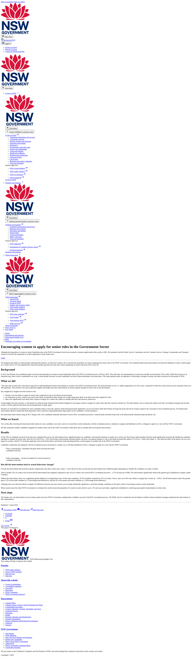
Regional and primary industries (21, 161)
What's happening (13, 297)
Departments (7, 599)
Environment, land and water (20, 147)
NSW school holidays (17, 309)
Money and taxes (16, 237)
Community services (17, 139)
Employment (14, 233)
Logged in (7, 44)
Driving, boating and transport (20, 141)
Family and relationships (18, 149)
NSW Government (9, 629)
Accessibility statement (13, 586)
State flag (8, 576)
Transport (8, 623)
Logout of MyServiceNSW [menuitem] (14, 51)
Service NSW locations (13, 572)
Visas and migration (17, 163)
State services (10, 574)
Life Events (14, 159)
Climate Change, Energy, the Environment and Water (24, 605)
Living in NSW (12, 135)
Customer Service (11, 611)
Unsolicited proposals (12, 647)
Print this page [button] (23, 510)
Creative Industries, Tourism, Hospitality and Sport (23, 609)
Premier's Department (12, 619)
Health (7, 615)
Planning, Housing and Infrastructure (18, 617)
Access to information (13, 584)
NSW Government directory (15, 594)
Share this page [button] (37, 510)
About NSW (14, 299)
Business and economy (18, 229)
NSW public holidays (17, 307)
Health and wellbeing (17, 153)
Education (8, 613)
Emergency (14, 145)
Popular (4, 565)
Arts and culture (15, 301)
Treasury (8, 625)
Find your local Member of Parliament (18, 637)
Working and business (14, 225)
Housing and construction (19, 155)
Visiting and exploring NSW (20, 305)
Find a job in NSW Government (16, 641)
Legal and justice (16, 157)
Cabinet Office (10, 603)
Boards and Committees (13, 639)
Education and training (18, 143)
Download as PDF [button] (9, 510)
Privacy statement (11, 592)
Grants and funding (16, 151)
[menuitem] (11, 47)
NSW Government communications (17, 645)
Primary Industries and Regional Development (21, 621)
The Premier (9, 633)
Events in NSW (15, 303)
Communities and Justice (14, 607)
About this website (9, 580)
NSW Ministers (10, 635)
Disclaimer (9, 590)
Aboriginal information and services (22, 137)
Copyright (8, 588)
